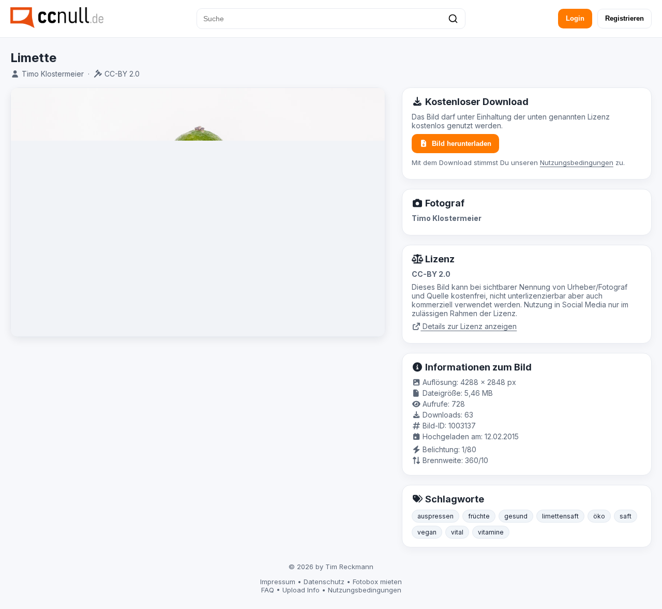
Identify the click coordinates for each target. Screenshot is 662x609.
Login (575, 18)
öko (599, 516)
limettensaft (560, 516)
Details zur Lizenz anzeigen (468, 326)
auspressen (435, 516)
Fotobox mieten (377, 581)
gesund (516, 516)
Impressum (277, 581)
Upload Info (301, 590)
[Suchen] (453, 18)
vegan (427, 532)
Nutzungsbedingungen (576, 162)
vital (457, 532)
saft (625, 516)
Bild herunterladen (461, 143)
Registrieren (624, 18)
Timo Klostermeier (53, 73)
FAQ (267, 590)
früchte (479, 516)
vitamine (491, 532)
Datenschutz (324, 581)
